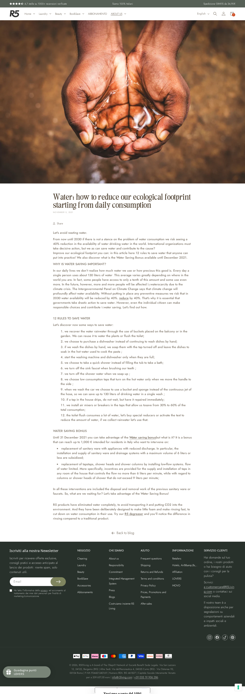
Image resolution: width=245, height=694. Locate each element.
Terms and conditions (152, 578)
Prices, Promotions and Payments (153, 594)
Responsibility (116, 565)
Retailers (176, 558)
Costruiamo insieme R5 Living (121, 606)
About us (114, 558)
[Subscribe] (58, 581)
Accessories (84, 585)
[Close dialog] (238, 310)
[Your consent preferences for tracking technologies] (238, 687)
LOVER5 (176, 578)
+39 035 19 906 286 (146, 677)
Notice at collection (106, 690)
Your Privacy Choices (129, 690)
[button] (215, 14)
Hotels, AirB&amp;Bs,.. (184, 565)
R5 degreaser (134, 514)
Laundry (81, 565)
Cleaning (82, 558)
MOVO (176, 585)
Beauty (80, 572)
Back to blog (125, 532)
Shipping (145, 565)
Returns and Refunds (152, 572)
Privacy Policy (148, 585)
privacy (44, 590)
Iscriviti (210, 365)
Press (112, 590)
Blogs (112, 597)
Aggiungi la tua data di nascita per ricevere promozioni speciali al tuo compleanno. (208, 348)
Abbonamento (85, 592)
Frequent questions (151, 558)
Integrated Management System (121, 581)
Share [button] (60, 223)
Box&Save (82, 578)
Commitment (115, 572)
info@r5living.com (122, 677)
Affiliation (177, 572)
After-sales (146, 604)
